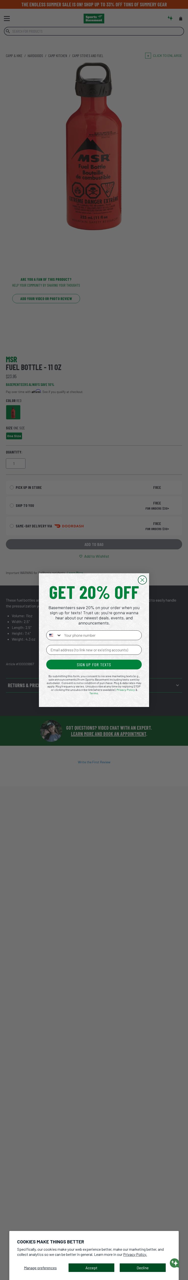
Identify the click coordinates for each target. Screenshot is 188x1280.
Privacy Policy (126, 689)
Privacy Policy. (135, 1254)
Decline (143, 1267)
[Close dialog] (142, 580)
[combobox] (54, 635)
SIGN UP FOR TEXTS (94, 664)
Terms (93, 693)
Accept (91, 1267)
